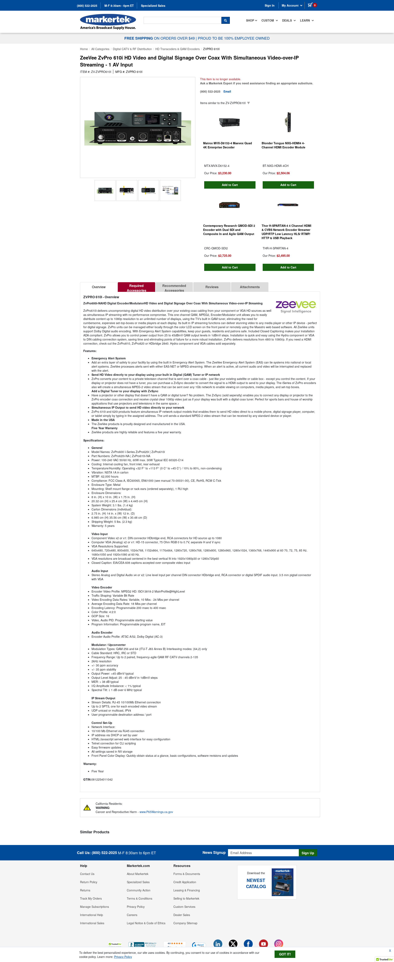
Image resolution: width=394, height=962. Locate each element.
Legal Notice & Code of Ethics (146, 923)
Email (227, 91)
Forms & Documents (186, 874)
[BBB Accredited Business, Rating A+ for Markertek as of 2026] (142, 945)
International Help (91, 915)
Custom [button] (268, 20)
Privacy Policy (136, 907)
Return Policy (88, 882)
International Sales (92, 923)
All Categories (100, 49)
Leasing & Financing (186, 890)
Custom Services (184, 907)
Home (84, 49)
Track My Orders (91, 898)
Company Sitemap (185, 923)
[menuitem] (251, 20)
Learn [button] (305, 20)
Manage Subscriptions (94, 907)
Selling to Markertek (186, 898)
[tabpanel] (200, 540)
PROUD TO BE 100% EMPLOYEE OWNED (234, 38)
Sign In (270, 5)
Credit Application (184, 882)
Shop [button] (250, 20)
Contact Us (87, 874)
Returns (85, 890)
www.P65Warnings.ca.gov (156, 812)
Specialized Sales (153, 5)
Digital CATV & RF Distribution (132, 49)
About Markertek (137, 874)
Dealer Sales (181, 915)
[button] (115, 945)
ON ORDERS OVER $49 (160, 38)
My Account (290, 5)
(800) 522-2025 (87, 5)
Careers (132, 915)
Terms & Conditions (139, 898)
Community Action (138, 890)
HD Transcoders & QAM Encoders (177, 49)
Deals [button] (287, 20)
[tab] (98, 287)
